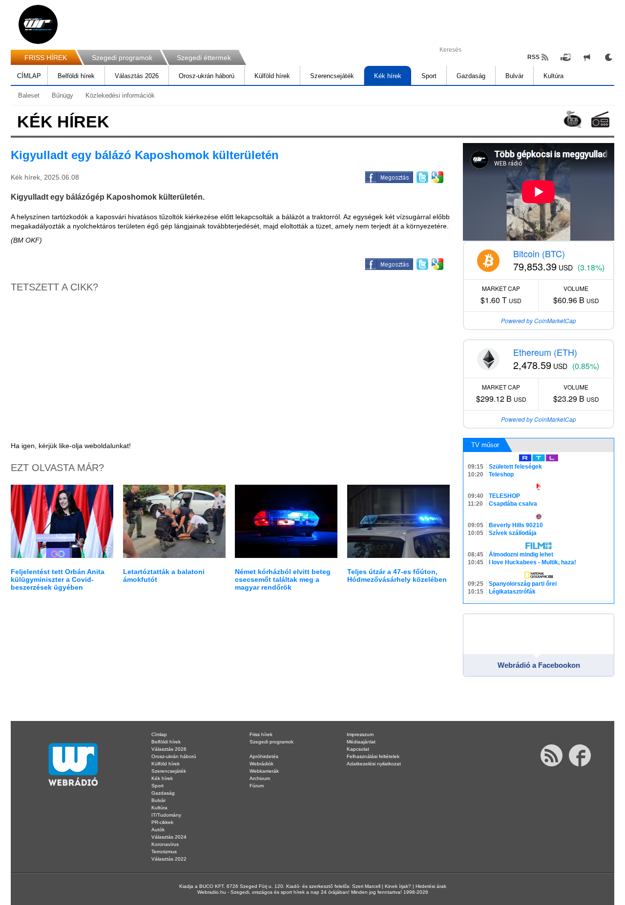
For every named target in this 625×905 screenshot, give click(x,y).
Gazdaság (471, 76)
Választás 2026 (137, 76)
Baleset (29, 95)
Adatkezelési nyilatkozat (374, 763)
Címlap (159, 734)
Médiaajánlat (361, 741)
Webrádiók (261, 763)
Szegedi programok (122, 58)
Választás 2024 (169, 837)
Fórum (257, 785)
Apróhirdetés (264, 756)
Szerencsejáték (332, 76)
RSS (533, 57)
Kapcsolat (358, 749)
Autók (158, 829)
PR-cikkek (162, 822)
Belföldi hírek (76, 76)
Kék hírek (387, 76)
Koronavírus (165, 844)
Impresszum (360, 734)
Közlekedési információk (120, 95)
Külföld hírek (272, 76)
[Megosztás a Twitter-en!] (421, 176)
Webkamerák (264, 771)
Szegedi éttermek (204, 58)
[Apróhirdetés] (587, 57)
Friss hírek (261, 734)
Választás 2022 (169, 859)
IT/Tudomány (166, 815)
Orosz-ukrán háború (206, 76)
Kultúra (553, 76)
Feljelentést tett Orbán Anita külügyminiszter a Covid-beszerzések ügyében (57, 579)
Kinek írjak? (398, 886)
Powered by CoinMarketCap (538, 320)
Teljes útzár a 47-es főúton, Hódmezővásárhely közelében (397, 575)
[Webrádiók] (600, 119)
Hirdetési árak (431, 886)
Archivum (260, 778)
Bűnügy (62, 95)
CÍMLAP (29, 76)
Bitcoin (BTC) (539, 253)
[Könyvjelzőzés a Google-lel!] (436, 176)
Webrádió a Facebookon (539, 665)
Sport (429, 76)
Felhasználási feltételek (373, 756)
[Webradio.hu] (38, 24)
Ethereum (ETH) (545, 352)
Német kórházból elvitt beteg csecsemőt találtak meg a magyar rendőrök (283, 579)
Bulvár (514, 76)
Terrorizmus (164, 851)
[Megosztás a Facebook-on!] (388, 176)
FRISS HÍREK (45, 58)
